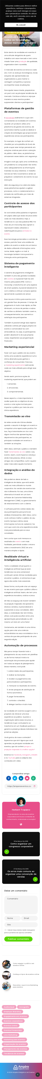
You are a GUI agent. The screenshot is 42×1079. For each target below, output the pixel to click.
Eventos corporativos (13, 1021)
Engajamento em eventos (15, 1016)
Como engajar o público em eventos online (23, 964)
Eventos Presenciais (13, 1030)
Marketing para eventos (14, 1040)
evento (18, 541)
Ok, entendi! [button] (21, 25)
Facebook (17, 755)
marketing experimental (15, 365)
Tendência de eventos (17, 32)
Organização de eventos (15, 1044)
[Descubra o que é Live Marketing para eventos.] (6, 986)
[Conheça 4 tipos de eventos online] (6, 975)
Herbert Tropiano (21, 810)
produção (22, 61)
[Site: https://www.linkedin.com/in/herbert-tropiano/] (21, 824)
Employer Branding (12, 1012)
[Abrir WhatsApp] (36, 1073)
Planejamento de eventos (15, 1049)
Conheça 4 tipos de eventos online (26, 974)
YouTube (11, 758)
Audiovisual (9, 1007)
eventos (10, 279)
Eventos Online (10, 1026)
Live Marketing (10, 1035)
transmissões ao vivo (17, 452)
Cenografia (24, 1007)
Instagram (26, 755)
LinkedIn (34, 755)
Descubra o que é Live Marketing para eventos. (25, 986)
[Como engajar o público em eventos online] (6, 964)
